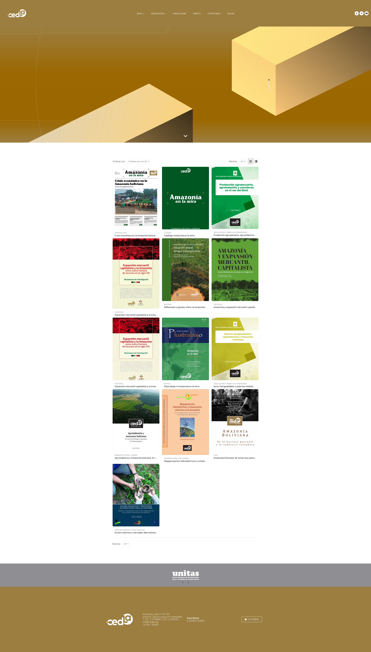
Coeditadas (119, 312)
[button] (250, 161)
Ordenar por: (119, 161)
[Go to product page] (136, 198)
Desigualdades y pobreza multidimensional (230, 232)
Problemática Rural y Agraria (126, 455)
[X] (362, 13)
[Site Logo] (16, 13)
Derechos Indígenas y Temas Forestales (130, 530)
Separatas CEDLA (121, 233)
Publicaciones (179, 13)
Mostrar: (233, 161)
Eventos (197, 13)
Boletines (167, 304)
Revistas (167, 384)
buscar (231, 13)
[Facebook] (357, 13)
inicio (139, 13)
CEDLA (216, 455)
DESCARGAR (259, 132)
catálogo (167, 233)
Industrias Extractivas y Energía (176, 458)
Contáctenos (214, 13)
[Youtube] (366, 13)
